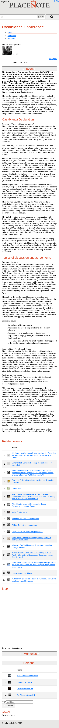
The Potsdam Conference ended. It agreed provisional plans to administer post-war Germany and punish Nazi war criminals (33, 496)
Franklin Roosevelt (25, 689)
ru (56, 59)
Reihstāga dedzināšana (22, 573)
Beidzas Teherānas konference (25, 519)
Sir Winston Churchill (26, 695)
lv (52, 59)
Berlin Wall (16, 488)
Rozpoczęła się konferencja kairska (27, 532)
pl (54, 59)
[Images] (14, 54)
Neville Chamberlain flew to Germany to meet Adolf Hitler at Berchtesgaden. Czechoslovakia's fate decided (32, 555)
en (50, 59)
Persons (11, 38)
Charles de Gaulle (24, 682)
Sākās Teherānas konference (24, 525)
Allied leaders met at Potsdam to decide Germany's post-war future (29, 505)
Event (10, 32)
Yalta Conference (19, 512)
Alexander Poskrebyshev (27, 676)
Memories (12, 36)
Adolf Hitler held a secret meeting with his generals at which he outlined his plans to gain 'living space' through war (34, 564)
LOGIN (56, 1)
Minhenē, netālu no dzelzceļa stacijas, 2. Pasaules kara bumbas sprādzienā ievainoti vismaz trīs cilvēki (34, 455)
